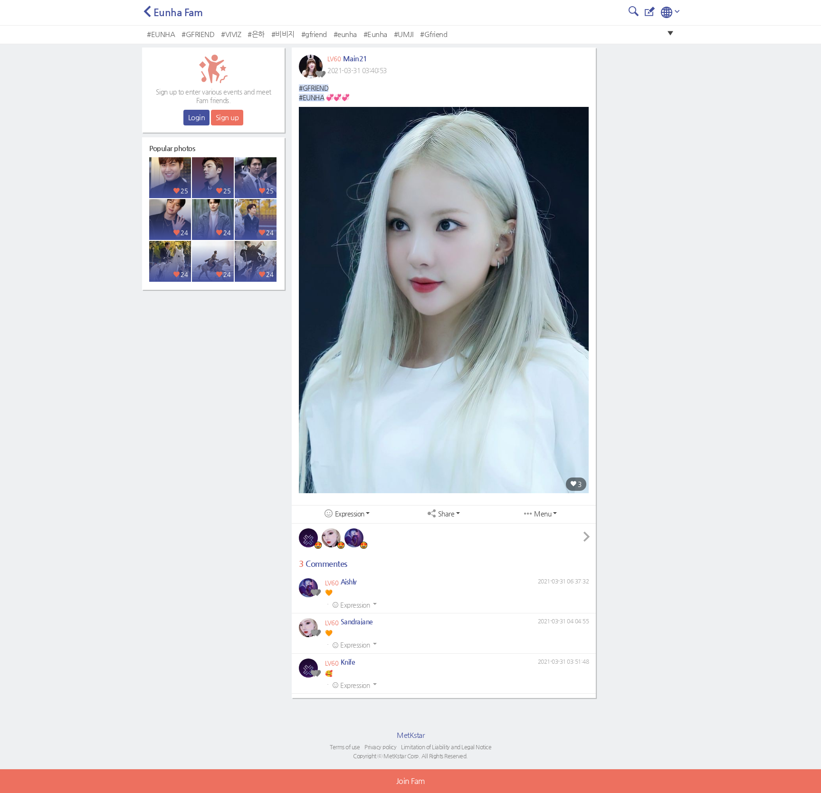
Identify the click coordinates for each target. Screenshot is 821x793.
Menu (542, 513)
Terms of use (345, 747)
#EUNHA (161, 34)
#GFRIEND (197, 34)
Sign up (227, 117)
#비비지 (283, 34)
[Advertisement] (213, 354)
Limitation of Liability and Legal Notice (446, 747)
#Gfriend (433, 34)
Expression (349, 513)
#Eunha (375, 34)
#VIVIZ (231, 34)
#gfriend (314, 34)
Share (446, 513)
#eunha (345, 34)
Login (196, 117)
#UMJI (404, 34)
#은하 (256, 34)
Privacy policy (380, 747)
